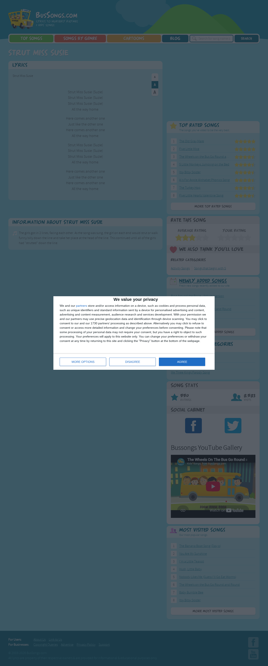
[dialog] (134, 333)
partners (81, 305)
